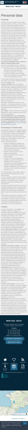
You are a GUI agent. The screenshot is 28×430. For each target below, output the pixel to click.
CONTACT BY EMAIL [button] (15, 342)
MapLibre (23, 414)
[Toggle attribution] (26, 414)
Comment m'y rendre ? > (19, 418)
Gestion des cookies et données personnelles (9, 428)
